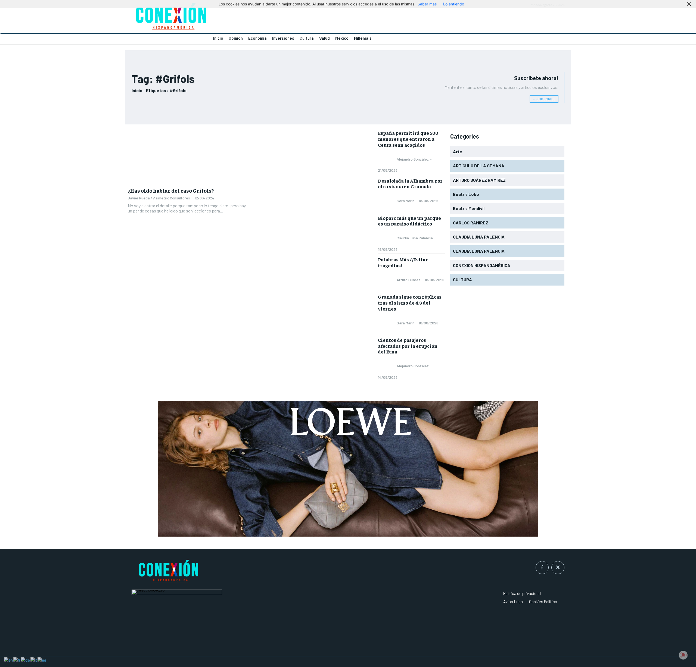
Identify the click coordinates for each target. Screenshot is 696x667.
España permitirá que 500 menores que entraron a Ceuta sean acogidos (408, 139)
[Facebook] (542, 567)
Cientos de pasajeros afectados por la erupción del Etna (407, 346)
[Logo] (236, 18)
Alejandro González (413, 159)
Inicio (137, 90)
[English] (8, 659)
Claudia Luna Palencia (415, 238)
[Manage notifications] (683, 655)
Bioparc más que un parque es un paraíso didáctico (409, 221)
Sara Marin (405, 200)
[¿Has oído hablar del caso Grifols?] (187, 157)
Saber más (427, 4)
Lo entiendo (453, 4)
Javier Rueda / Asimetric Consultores (159, 198)
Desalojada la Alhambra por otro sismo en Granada (410, 183)
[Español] (42, 659)
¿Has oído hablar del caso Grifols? (171, 190)
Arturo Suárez (408, 279)
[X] (557, 567)
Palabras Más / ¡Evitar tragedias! (403, 262)
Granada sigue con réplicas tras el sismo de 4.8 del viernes (410, 302)
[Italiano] (34, 659)
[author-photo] (387, 159)
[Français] (17, 659)
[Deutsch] (25, 659)
